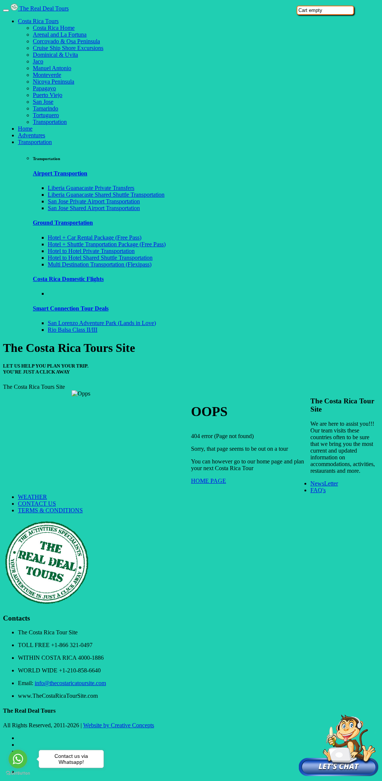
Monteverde (47, 75)
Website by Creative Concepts (118, 725)
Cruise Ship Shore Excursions (68, 48)
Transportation (50, 122)
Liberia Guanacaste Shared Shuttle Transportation (106, 194)
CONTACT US (37, 503)
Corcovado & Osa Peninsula (66, 41)
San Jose (43, 102)
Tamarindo (45, 108)
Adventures (31, 135)
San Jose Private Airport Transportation (94, 201)
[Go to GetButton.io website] (18, 773)
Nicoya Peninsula (53, 81)
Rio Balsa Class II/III (72, 330)
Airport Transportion (60, 173)
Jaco (38, 61)
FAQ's (318, 490)
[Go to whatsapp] (18, 759)
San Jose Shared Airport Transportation (94, 208)
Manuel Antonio (52, 68)
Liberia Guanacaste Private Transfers (91, 188)
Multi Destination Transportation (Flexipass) (99, 264)
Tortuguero (46, 115)
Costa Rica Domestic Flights (68, 279)
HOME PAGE (208, 481)
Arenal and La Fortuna (60, 34)
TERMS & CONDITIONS (50, 510)
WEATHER (32, 497)
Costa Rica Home (54, 28)
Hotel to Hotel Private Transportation (91, 251)
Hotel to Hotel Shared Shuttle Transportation (100, 257)
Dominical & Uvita (55, 54)
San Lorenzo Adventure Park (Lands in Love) (102, 323)
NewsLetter (324, 483)
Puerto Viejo (47, 95)
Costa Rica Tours (38, 21)
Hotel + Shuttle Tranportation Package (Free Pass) (107, 244)
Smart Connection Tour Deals (71, 308)
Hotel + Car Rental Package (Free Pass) (94, 237)
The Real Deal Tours (43, 8)
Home (25, 128)
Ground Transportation (63, 222)
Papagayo (44, 88)
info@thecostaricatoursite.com (70, 683)
